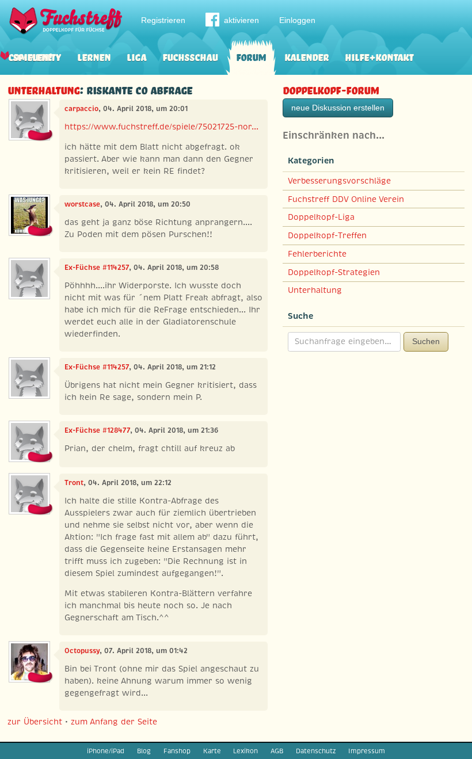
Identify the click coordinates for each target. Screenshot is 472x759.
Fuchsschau (190, 56)
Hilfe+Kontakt (379, 56)
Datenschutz (316, 751)
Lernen (94, 56)
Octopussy (82, 650)
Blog (144, 751)
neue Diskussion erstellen (338, 107)
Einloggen (297, 20)
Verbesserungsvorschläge (339, 181)
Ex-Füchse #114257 (96, 267)
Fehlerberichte (317, 254)
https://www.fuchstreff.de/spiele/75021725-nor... (161, 126)
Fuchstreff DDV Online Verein (346, 199)
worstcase (82, 204)
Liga (136, 56)
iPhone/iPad (105, 751)
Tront (73, 482)
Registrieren (163, 20)
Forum (251, 56)
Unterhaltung (43, 88)
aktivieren (241, 20)
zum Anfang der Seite (114, 721)
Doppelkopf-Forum (331, 88)
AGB (277, 751)
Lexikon (245, 751)
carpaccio (81, 108)
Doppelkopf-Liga (321, 217)
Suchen (426, 341)
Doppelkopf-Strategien (334, 272)
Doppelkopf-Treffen (327, 235)
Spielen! (32, 56)
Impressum (366, 751)
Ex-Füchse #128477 (97, 430)
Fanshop (177, 751)
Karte (212, 751)
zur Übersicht (34, 721)
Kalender (306, 56)
